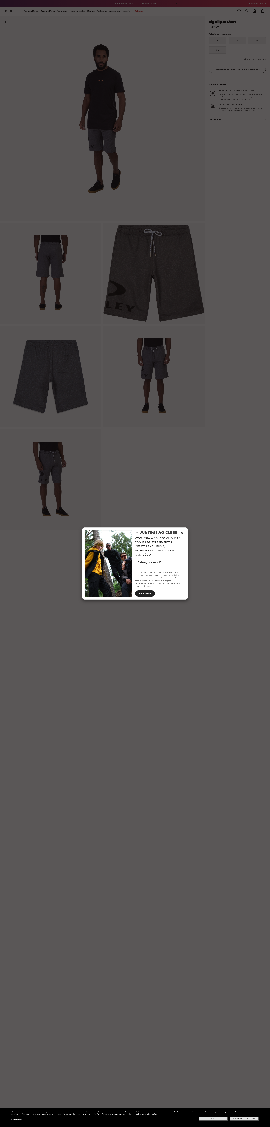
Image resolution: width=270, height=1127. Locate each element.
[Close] (182, 533)
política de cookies (124, 1114)
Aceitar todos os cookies (244, 1119)
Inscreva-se (145, 593)
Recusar (213, 1119)
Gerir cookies (17, 1119)
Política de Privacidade (165, 583)
